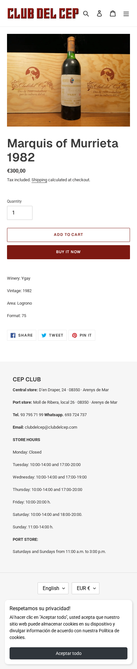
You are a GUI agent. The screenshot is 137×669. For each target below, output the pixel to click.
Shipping (39, 179)
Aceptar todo (69, 653)
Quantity (14, 201)
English (51, 588)
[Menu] (126, 13)
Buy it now (68, 251)
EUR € (83, 588)
